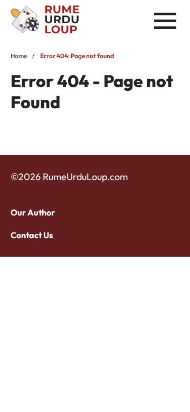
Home (19, 56)
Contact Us (32, 235)
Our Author (33, 212)
